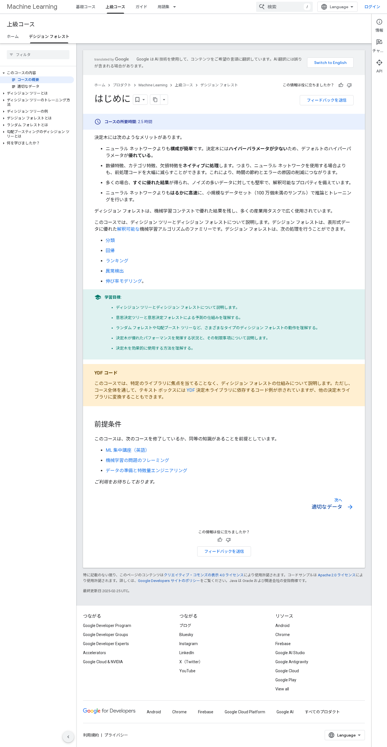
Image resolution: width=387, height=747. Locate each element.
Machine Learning (32, 6)
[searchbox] (38, 54)
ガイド (141, 6)
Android (282, 625)
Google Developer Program (107, 625)
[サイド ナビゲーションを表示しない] (68, 736)
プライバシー (116, 735)
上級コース (115, 6)
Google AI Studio (290, 652)
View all (282, 689)
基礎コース (85, 6)
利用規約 (91, 735)
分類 (110, 240)
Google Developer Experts (106, 643)
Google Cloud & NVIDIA (103, 662)
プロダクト (122, 85)
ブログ (185, 625)
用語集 (163, 6)
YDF (191, 390)
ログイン (372, 7)
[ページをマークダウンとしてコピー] (155, 99)
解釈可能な (128, 229)
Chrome (282, 634)
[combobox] (284, 7)
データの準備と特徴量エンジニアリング (146, 470)
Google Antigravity (291, 662)
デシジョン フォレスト (49, 36)
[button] (37, 73)
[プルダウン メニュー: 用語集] (176, 7)
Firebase (283, 643)
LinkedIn (186, 652)
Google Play (285, 680)
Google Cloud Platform (245, 712)
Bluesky (186, 634)
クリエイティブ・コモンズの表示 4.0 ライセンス (204, 575)
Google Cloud (287, 671)
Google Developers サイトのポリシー (169, 581)
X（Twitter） (191, 662)
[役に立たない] (349, 85)
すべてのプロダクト (322, 712)
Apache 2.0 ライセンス (337, 575)
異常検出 (115, 271)
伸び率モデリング (124, 281)
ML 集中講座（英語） (128, 450)
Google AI (285, 712)
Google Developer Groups (105, 634)
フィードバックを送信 (326, 100)
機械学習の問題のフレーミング (137, 460)
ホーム (13, 36)
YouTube (187, 671)
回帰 (110, 250)
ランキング (117, 261)
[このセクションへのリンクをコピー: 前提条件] (127, 424)
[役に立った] (341, 85)
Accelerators (94, 652)
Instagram (188, 643)
